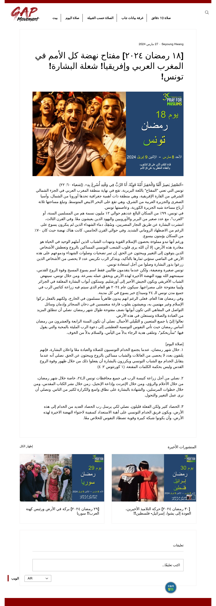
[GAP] (171, 588)
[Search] (206, 12)
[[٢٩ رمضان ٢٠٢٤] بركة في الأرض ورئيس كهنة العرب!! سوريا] (62, 478)
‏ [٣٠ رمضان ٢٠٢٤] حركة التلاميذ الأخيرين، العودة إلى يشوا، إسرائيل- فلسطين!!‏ (158, 511)
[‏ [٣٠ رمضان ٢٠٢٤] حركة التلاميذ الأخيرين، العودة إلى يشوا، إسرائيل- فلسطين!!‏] (154, 478)
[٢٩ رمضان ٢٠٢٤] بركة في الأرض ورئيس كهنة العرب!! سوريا (62, 511)
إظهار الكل (26, 446)
